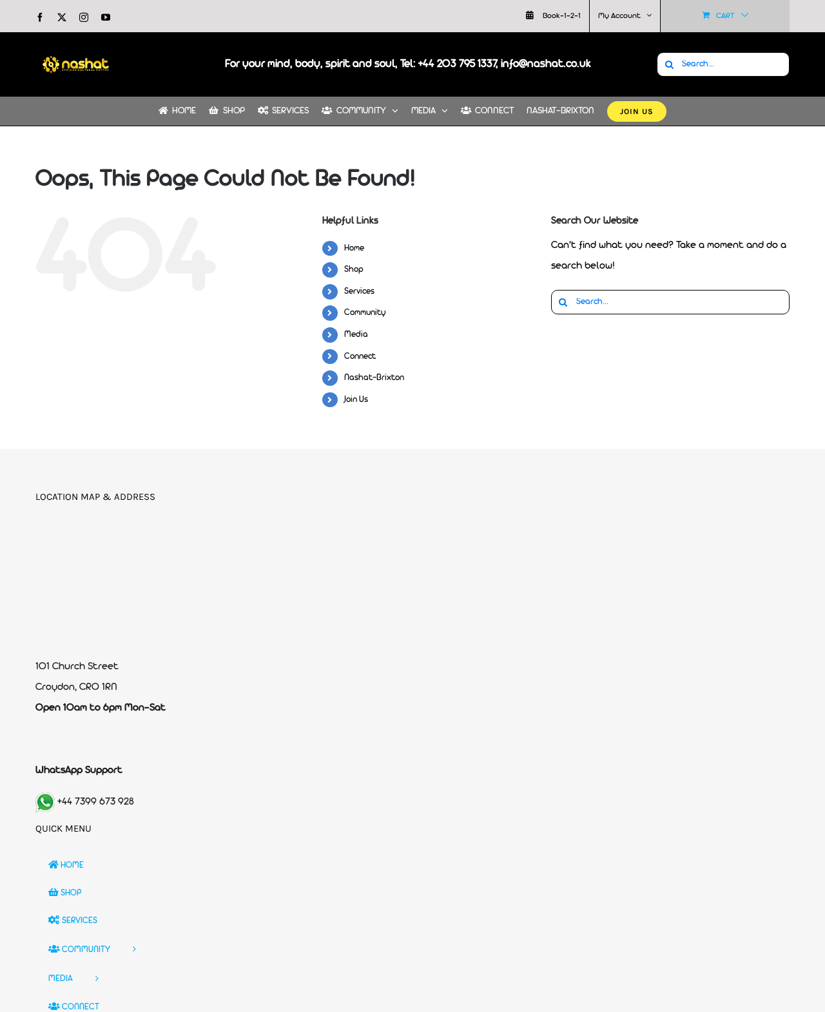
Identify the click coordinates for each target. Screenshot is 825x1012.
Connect (360, 356)
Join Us (356, 399)
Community (365, 312)
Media (356, 334)
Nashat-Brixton (374, 377)
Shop (354, 269)
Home (354, 248)
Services (359, 291)
